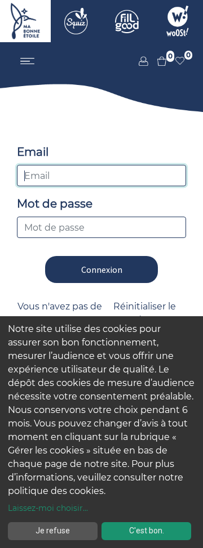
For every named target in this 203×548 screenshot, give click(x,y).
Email (32, 152)
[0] (157, 61)
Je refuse (53, 530)
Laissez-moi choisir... (48, 508)
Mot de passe (54, 203)
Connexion (101, 269)
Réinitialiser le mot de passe (144, 313)
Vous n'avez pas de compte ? (59, 313)
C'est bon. (146, 530)
